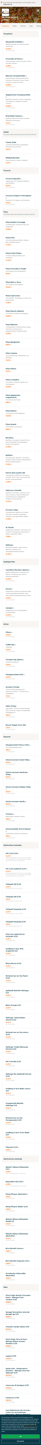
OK (21, 1436)
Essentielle (20, 1441)
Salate (15, 26)
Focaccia (23, 26)
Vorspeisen (5, 26)
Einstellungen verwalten (31, 1426)
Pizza (31, 26)
